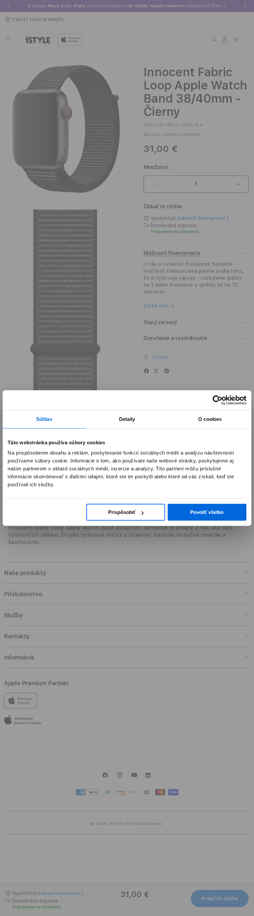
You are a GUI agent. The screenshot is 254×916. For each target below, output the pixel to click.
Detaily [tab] (127, 419)
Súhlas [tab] (44, 419)
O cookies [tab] (210, 419)
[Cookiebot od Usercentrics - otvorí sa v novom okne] (217, 400)
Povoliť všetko (207, 512)
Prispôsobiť (122, 512)
